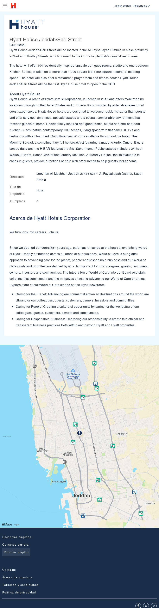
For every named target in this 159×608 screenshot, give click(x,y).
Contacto (9, 570)
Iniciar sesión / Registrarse (131, 5)
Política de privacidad (19, 592)
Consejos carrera (15, 544)
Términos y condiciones (20, 585)
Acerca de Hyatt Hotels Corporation (50, 217)
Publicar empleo (16, 552)
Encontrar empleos (16, 537)
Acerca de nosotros (17, 577)
